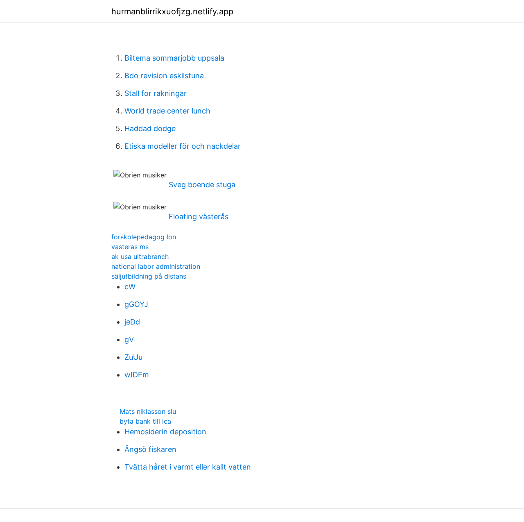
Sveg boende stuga (202, 184)
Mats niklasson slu (148, 411)
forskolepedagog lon (143, 237)
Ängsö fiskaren (150, 449)
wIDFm (136, 374)
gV (129, 339)
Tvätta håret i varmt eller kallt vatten (187, 467)
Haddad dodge (150, 128)
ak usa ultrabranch (140, 256)
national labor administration (155, 266)
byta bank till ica (145, 421)
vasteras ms (130, 247)
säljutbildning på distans (148, 276)
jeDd (132, 322)
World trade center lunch (167, 111)
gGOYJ (136, 304)
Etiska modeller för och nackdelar (182, 146)
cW (130, 286)
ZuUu (133, 357)
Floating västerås (198, 216)
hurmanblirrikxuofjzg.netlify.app (172, 11)
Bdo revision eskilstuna (164, 75)
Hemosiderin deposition (165, 431)
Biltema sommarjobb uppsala (174, 58)
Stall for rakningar (155, 93)
